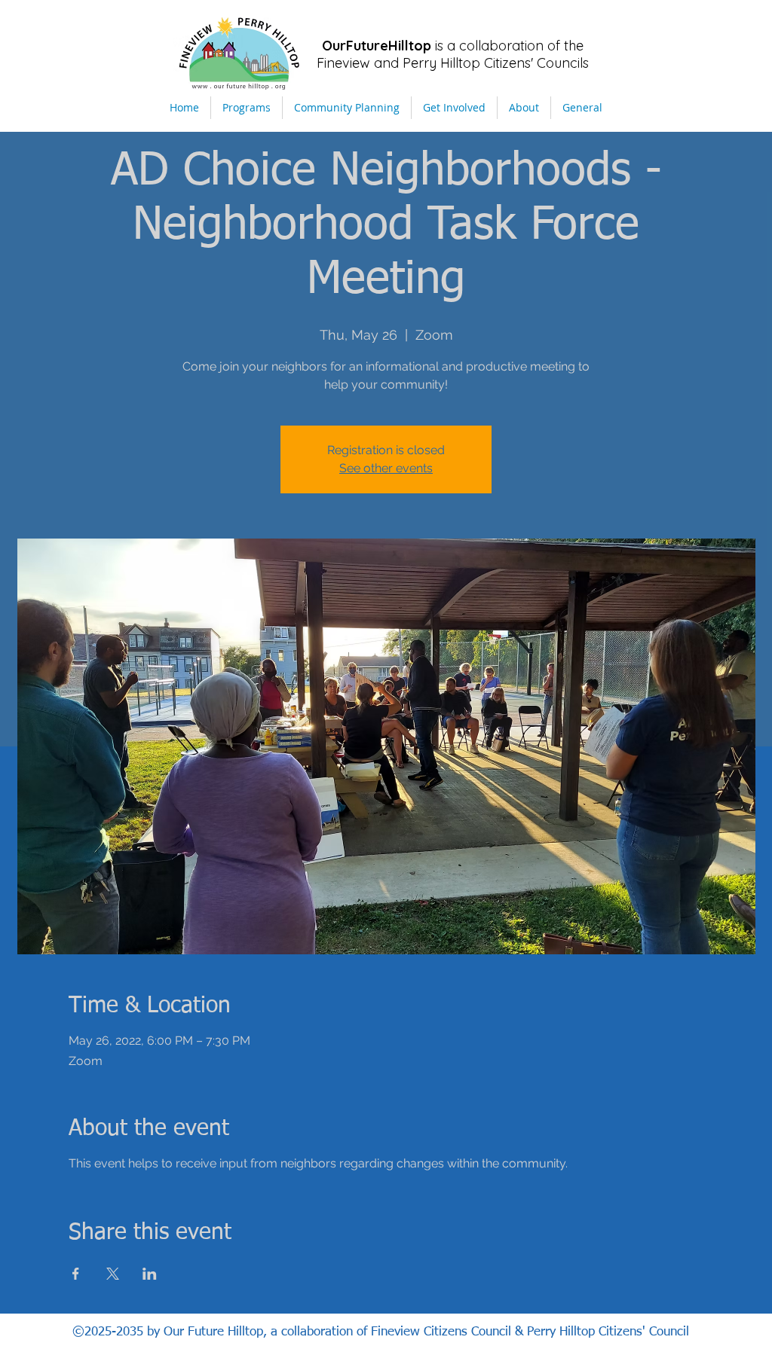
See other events (386, 468)
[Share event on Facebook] (76, 1274)
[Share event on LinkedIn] (149, 1274)
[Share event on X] (113, 1274)
